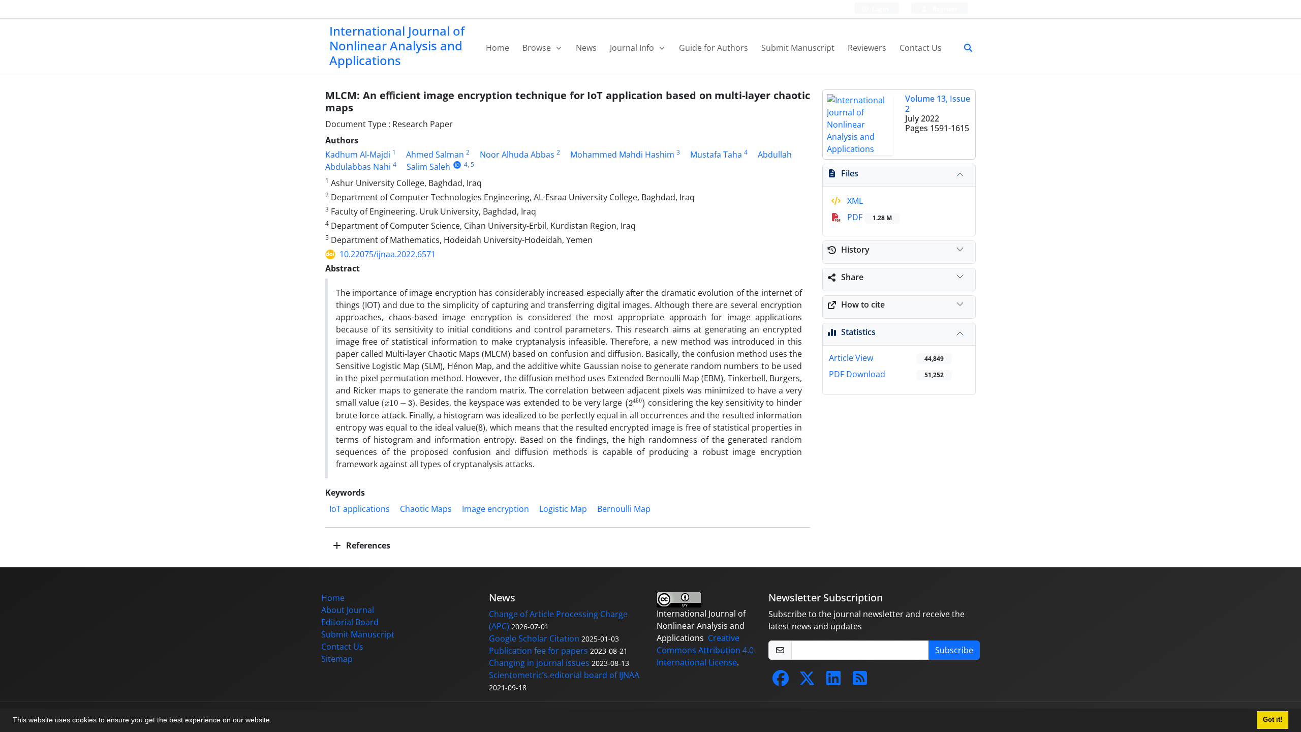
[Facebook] (780, 681)
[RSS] (860, 681)
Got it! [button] (1272, 719)
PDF (868, 217)
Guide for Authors (713, 47)
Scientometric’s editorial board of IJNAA (564, 675)
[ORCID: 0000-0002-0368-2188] (457, 164)
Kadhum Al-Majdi (357, 154)
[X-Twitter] (807, 681)
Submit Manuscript (797, 47)
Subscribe (954, 650)
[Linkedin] (833, 681)
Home (497, 47)
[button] (275, 721)
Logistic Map (563, 508)
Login (880, 9)
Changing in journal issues (539, 662)
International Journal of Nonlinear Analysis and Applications (396, 45)
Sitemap (337, 658)
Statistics (858, 332)
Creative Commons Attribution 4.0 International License (705, 650)
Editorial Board (350, 622)
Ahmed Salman (435, 154)
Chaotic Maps (426, 508)
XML (854, 200)
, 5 (471, 164)
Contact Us (921, 47)
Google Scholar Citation (534, 638)
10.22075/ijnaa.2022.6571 (387, 254)
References (367, 545)
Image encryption (495, 508)
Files (849, 173)
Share (852, 277)
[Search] (964, 47)
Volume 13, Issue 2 (937, 103)
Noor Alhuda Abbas (517, 154)
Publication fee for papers (538, 650)
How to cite (863, 304)
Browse (537, 47)
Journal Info (633, 47)
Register (944, 9)
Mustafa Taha (716, 154)
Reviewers (867, 47)
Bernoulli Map (623, 508)
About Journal (347, 610)
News (586, 47)
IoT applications (359, 508)
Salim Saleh (428, 166)
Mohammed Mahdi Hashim (622, 154)
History (855, 249)
